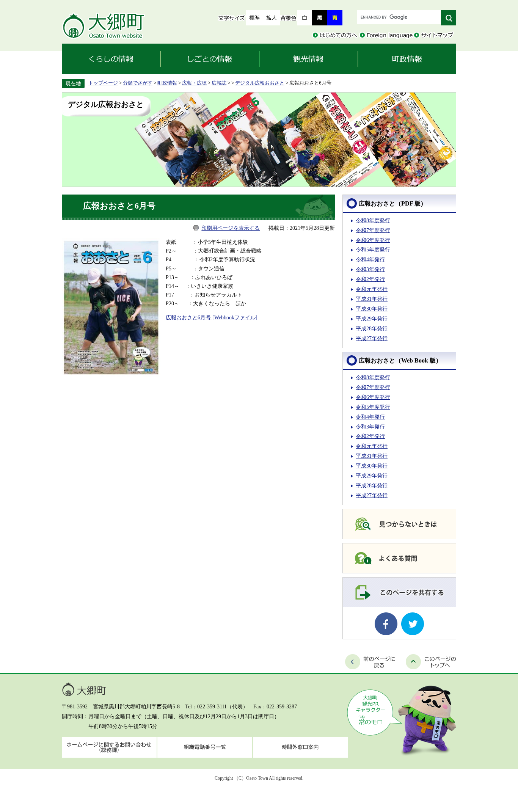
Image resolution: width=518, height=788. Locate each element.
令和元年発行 (372, 289)
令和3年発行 (370, 269)
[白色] (304, 17)
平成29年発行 (372, 319)
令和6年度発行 (373, 240)
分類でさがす (137, 83)
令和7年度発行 (373, 230)
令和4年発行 (370, 259)
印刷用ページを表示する (230, 228)
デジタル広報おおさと (259, 83)
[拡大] (271, 17)
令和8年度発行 (373, 220)
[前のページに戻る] (370, 661)
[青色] (334, 17)
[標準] (254, 17)
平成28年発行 (372, 328)
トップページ (103, 83)
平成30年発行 (372, 309)
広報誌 (219, 83)
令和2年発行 (370, 279)
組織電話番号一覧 (204, 747)
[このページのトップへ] (431, 661)
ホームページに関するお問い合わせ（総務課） (109, 747)
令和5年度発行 (373, 249)
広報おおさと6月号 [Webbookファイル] (211, 317)
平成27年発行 (372, 338)
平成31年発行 (372, 299)
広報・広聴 (194, 83)
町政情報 (167, 83)
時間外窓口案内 (300, 747)
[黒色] (319, 17)
